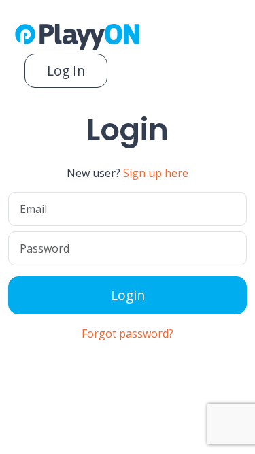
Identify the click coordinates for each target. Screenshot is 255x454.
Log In (66, 70)
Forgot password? (127, 333)
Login (128, 295)
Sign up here (155, 172)
